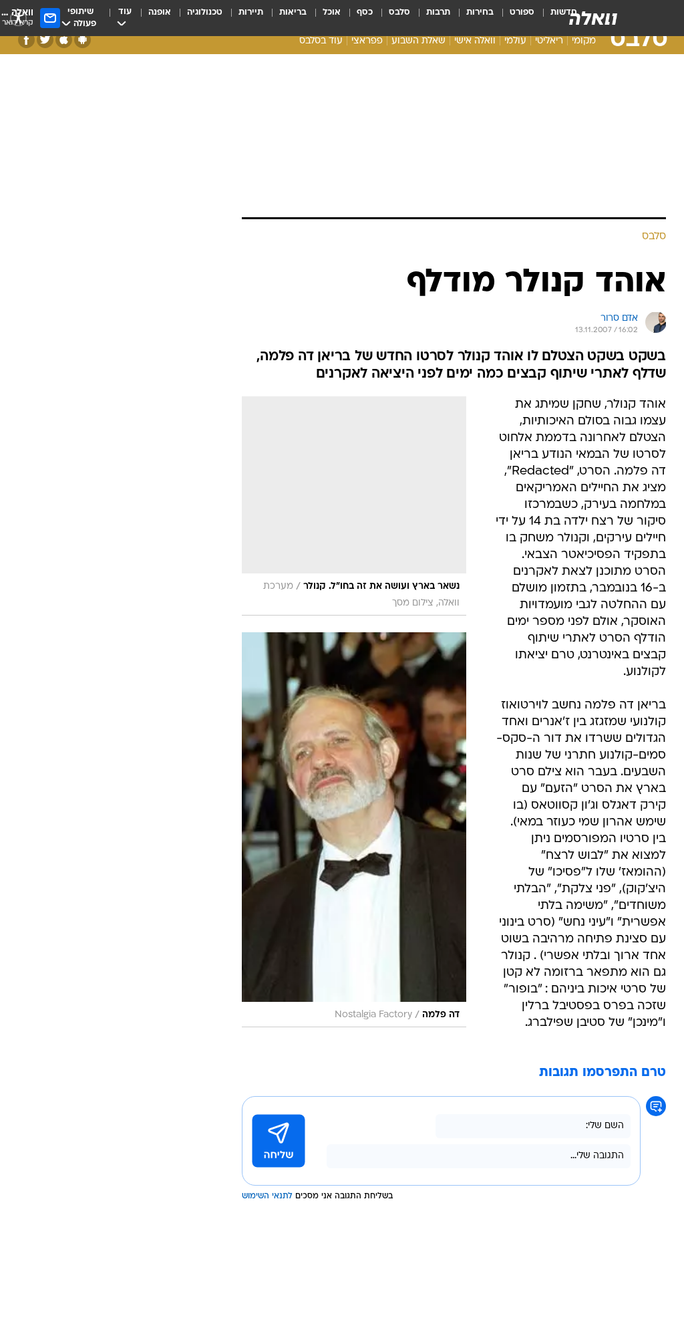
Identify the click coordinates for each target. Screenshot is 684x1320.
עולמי (515, 41)
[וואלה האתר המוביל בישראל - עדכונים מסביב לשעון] (593, 18)
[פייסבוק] (26, 39)
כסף (365, 12)
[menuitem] (514, 18)
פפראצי (367, 41)
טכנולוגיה (204, 12)
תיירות (250, 12)
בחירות (480, 12)
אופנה (159, 12)
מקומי (584, 41)
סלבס (399, 12)
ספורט (522, 12)
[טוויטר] (45, 39)
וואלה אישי (475, 41)
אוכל (332, 12)
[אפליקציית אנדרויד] (82, 39)
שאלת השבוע (418, 41)
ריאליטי (549, 41)
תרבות (438, 12)
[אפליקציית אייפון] (63, 39)
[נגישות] (18, 17)
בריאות (293, 12)
